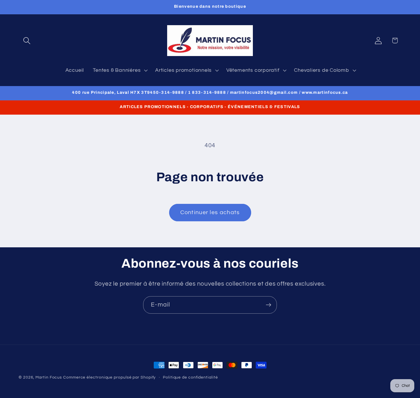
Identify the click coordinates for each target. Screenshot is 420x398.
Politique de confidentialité (190, 377)
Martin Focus (48, 377)
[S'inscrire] (268, 305)
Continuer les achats (210, 212)
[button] (27, 40)
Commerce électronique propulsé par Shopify (109, 377)
